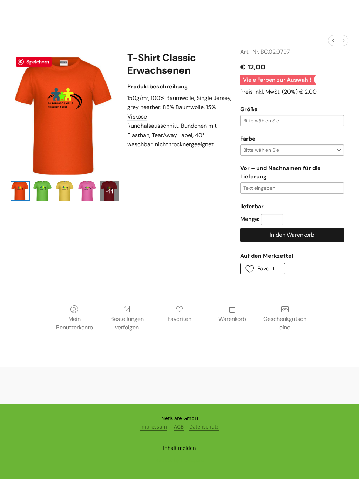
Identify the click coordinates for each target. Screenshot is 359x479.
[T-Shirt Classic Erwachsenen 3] (86, 191)
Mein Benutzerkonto (74, 323)
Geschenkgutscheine (284, 323)
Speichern (37, 61)
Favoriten (179, 319)
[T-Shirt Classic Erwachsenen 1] (42, 191)
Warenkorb (232, 319)
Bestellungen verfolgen (127, 323)
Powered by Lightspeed (179, 460)
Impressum (153, 426)
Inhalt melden (179, 448)
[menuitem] (333, 40)
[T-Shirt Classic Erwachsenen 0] (20, 191)
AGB (179, 426)
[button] (262, 268)
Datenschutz (204, 426)
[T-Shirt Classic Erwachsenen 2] (64, 191)
